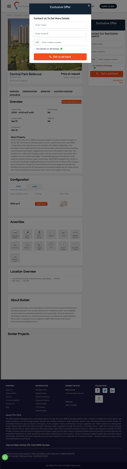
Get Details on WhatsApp (47, 49)
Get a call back (62, 56)
